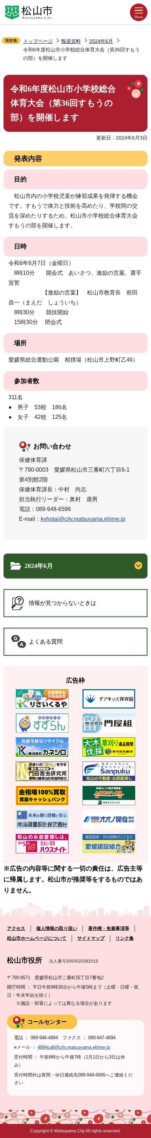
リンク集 (125, 938)
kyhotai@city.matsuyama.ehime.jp (83, 519)
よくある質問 (46, 642)
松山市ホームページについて (36, 938)
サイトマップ (91, 938)
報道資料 (71, 41)
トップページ (38, 41)
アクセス (16, 928)
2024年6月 (101, 41)
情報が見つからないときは (62, 603)
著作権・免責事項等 (108, 928)
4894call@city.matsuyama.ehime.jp (74, 1047)
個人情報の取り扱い (56, 928)
